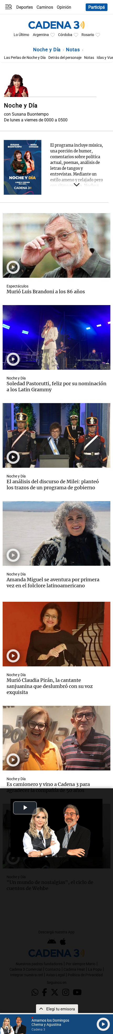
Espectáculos (17, 286)
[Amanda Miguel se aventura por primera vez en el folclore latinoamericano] (56, 533)
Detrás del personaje (64, 57)
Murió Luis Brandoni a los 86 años (46, 292)
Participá (96, 7)
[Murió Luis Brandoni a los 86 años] (56, 245)
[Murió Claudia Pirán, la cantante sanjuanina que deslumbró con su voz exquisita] (56, 634)
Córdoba (65, 35)
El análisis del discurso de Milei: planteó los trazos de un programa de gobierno (53, 485)
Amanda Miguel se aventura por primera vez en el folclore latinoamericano (53, 583)
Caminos (45, 7)
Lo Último (21, 35)
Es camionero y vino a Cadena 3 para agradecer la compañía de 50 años (48, 787)
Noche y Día (47, 49)
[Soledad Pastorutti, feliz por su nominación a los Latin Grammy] (56, 337)
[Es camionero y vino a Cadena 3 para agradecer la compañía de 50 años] (56, 738)
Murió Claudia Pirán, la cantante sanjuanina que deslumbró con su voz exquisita (50, 686)
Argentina (41, 35)
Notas (73, 49)
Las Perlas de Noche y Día (25, 57)
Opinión (64, 7)
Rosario (87, 35)
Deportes (24, 7)
